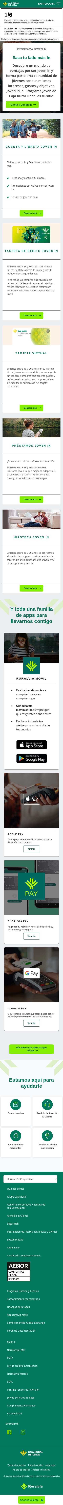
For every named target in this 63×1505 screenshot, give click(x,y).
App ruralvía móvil (17, 1314)
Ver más (31, 848)
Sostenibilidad (15, 1239)
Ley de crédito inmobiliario (22, 1365)
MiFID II (11, 1342)
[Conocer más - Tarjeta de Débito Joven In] (31, 233)
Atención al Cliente (17, 1215)
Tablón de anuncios (17, 1465)
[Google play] (31, 758)
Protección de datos (41, 1469)
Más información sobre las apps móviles (31, 1049)
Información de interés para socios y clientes (32, 1231)
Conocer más (30, 213)
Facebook (11, 1432)
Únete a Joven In (21, 104)
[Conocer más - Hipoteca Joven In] (31, 519)
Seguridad (13, 1223)
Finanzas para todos (18, 1306)
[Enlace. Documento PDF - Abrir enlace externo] (19, 1271)
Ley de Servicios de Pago (20, 1397)
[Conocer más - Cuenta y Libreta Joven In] (31, 128)
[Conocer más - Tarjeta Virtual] (31, 335)
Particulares (46, 3)
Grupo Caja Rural (16, 1196)
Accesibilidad (14, 1413)
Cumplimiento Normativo (21, 1405)
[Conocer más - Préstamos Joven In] (31, 427)
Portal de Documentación (21, 1330)
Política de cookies (21, 1469)
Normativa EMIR (16, 1350)
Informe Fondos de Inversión (23, 1389)
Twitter (18, 1431)
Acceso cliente (29, 1500)
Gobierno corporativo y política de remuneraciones (26, 1206)
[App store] (31, 745)
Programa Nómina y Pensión (23, 1291)
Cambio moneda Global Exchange (26, 1322)
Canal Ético (13, 1247)
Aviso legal (50, 1465)
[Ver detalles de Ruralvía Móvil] (31, 649)
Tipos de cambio (35, 1465)
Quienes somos (15, 1188)
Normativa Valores (17, 1373)
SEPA (10, 1381)
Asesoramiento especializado (23, 1299)
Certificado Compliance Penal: (24, 1255)
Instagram (25, 1432)
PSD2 (10, 1357)
